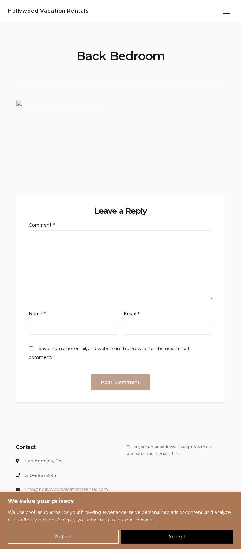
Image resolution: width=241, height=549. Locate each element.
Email (131, 314)
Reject (63, 537)
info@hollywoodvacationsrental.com (66, 489)
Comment (42, 225)
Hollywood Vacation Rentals (48, 11)
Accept (177, 537)
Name (37, 314)
